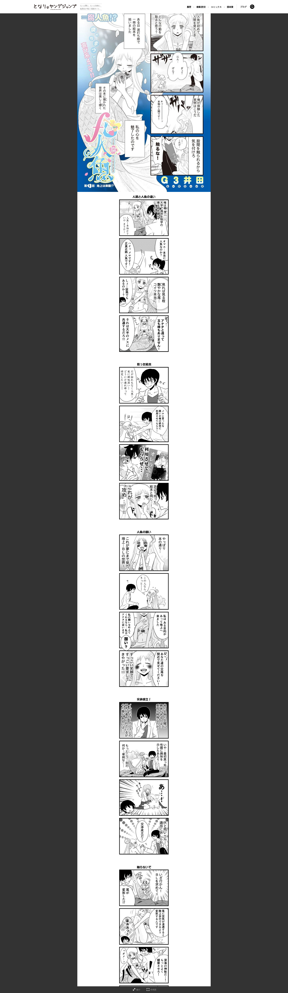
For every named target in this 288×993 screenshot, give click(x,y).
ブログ (243, 7)
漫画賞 (230, 7)
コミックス (216, 7)
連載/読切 (201, 7)
